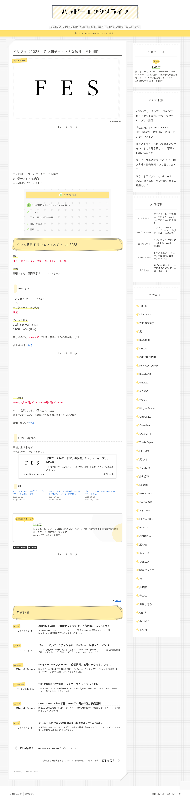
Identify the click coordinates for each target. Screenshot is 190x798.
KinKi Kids (145, 314)
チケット (34, 212)
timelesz (144, 382)
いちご (37, 524)
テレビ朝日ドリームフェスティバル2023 (51, 205)
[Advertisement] (67, 149)
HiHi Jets (144, 451)
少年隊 (143, 587)
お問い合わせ (16, 794)
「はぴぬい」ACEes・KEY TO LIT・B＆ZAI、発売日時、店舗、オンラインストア (155, 132)
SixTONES (145, 416)
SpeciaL (143, 485)
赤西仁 (143, 595)
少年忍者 (144, 476)
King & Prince (21, 548)
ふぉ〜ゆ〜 (145, 553)
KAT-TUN (144, 340)
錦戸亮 (143, 612)
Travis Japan (146, 442)
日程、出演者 (36, 224)
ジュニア (144, 561)
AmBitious (145, 536)
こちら (29, 345)
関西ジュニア (146, 570)
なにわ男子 (145, 433)
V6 (140, 578)
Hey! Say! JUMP (148, 365)
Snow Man (145, 425)
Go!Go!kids (145, 502)
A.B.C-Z (143, 391)
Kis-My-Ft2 (145, 374)
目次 (65, 195)
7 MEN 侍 (144, 467)
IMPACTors (145, 493)
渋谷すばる (145, 604)
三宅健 (143, 544)
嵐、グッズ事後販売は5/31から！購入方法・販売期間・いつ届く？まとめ (156, 164)
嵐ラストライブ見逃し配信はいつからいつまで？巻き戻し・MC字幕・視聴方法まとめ (156, 148)
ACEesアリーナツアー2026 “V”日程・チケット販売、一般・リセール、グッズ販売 (154, 116)
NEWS (33, 548)
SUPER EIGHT (147, 357)
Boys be (143, 527)
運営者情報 (30, 794)
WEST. (143, 399)
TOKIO (143, 306)
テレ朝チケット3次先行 (43, 217)
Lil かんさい (146, 519)
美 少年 (143, 459)
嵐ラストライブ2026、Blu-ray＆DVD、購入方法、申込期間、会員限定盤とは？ (156, 181)
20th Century (146, 323)
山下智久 (144, 621)
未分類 (143, 629)
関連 (32, 229)
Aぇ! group (145, 510)
